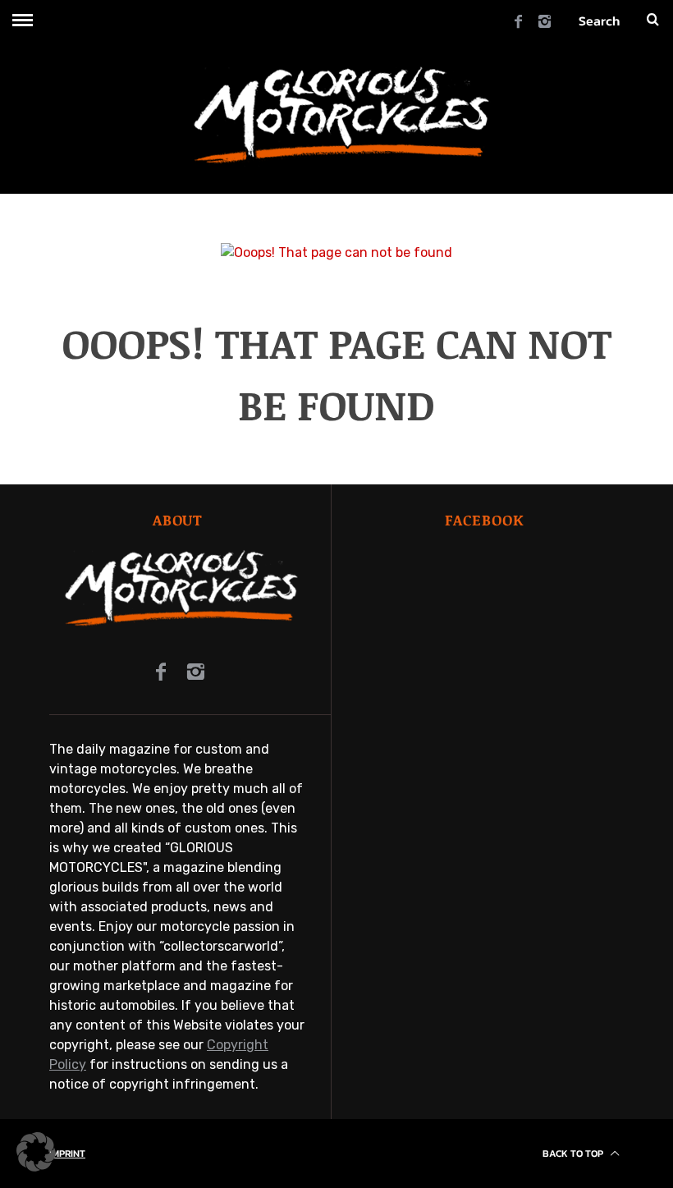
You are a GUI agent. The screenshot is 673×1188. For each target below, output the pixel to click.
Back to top (574, 1153)
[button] (36, 1152)
